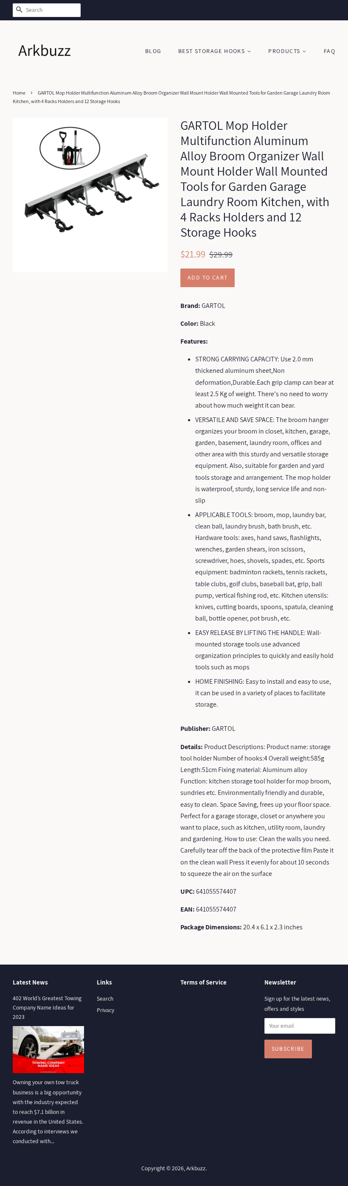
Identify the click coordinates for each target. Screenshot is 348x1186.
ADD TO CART (207, 277)
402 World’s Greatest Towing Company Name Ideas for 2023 (47, 1007)
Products (285, 51)
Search (105, 998)
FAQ (329, 51)
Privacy (105, 1010)
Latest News (30, 982)
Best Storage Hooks (212, 51)
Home (19, 93)
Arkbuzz (195, 1168)
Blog (153, 51)
